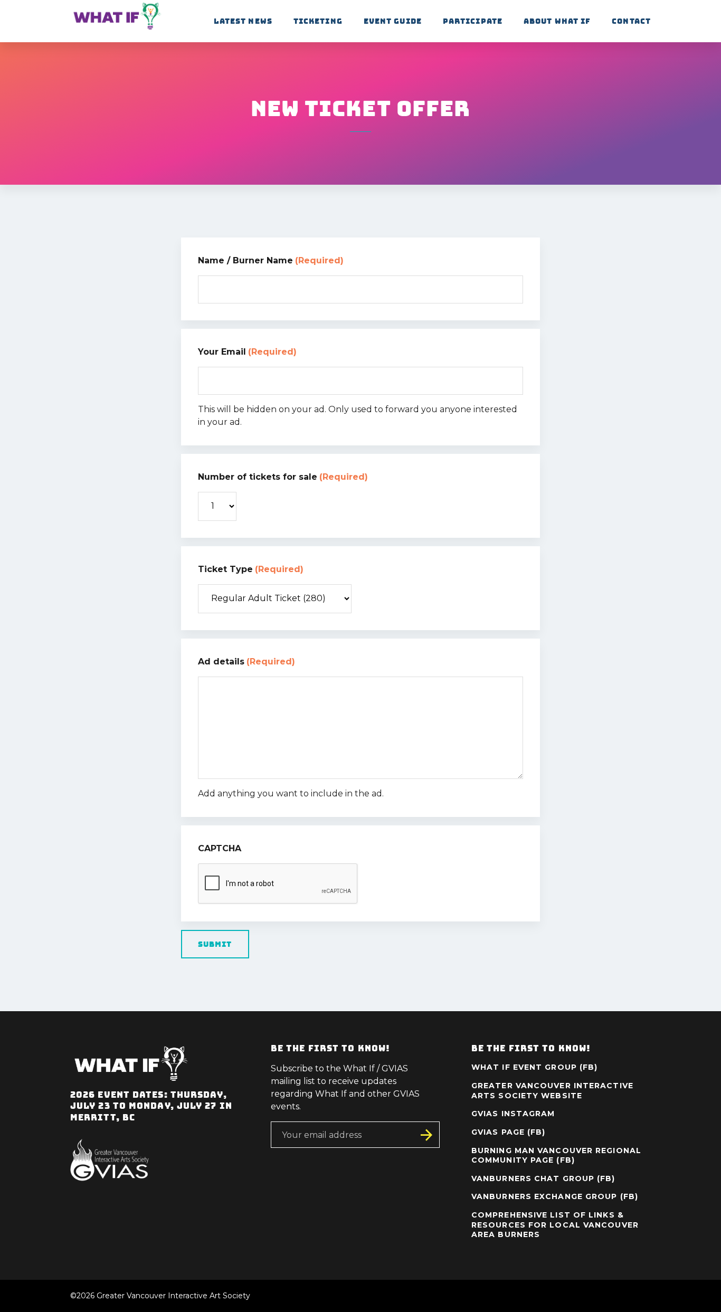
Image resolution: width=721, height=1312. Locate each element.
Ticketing (318, 21)
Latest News (243, 21)
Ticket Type (250, 569)
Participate (472, 21)
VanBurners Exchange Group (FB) (554, 1196)
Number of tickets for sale (283, 477)
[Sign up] (426, 1134)
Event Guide (393, 21)
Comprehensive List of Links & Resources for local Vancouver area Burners (555, 1224)
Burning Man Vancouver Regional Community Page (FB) (556, 1155)
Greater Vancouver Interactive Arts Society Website (552, 1090)
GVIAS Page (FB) (508, 1132)
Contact (631, 21)
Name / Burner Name (271, 260)
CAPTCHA (219, 848)
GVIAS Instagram (513, 1113)
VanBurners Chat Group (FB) (543, 1178)
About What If (557, 21)
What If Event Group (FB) (534, 1067)
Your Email (247, 352)
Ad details (246, 662)
